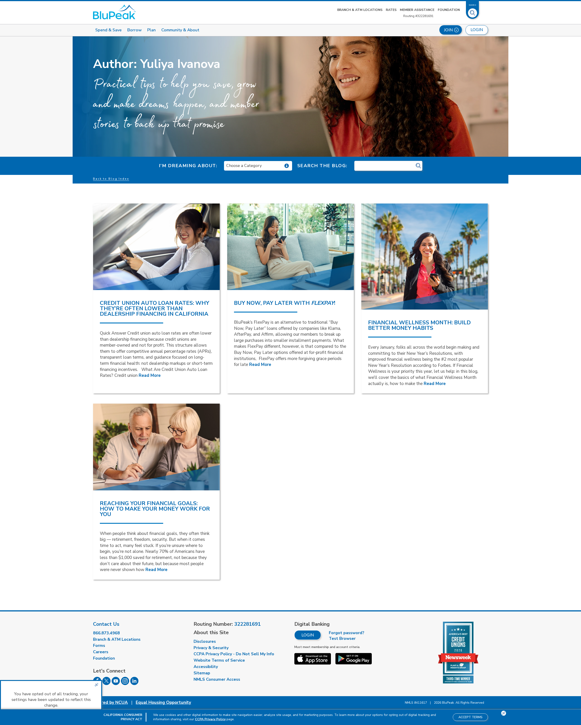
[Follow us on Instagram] (125, 683)
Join (448, 30)
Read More (150, 375)
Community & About (180, 30)
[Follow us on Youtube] (116, 683)
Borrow (134, 30)
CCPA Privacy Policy (210, 719)
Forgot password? (346, 633)
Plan (151, 30)
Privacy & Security (211, 648)
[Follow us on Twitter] (106, 683)
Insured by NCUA (110, 702)
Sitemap (202, 673)
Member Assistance (417, 10)
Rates (391, 10)
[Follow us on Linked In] (134, 683)
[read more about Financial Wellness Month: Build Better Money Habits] (424, 257)
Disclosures (205, 641)
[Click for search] (418, 166)
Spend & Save (108, 30)
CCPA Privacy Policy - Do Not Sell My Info (234, 654)
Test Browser (342, 638)
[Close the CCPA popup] (96, 684)
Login (307, 635)
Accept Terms (470, 717)
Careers (100, 652)
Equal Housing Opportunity (163, 702)
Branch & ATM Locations (359, 10)
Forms (99, 645)
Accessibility (206, 666)
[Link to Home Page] (114, 12)
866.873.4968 (106, 633)
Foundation (449, 10)
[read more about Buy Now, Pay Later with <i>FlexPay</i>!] (290, 247)
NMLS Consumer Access (217, 679)
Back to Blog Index (111, 179)
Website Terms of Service (219, 660)
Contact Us (106, 624)
